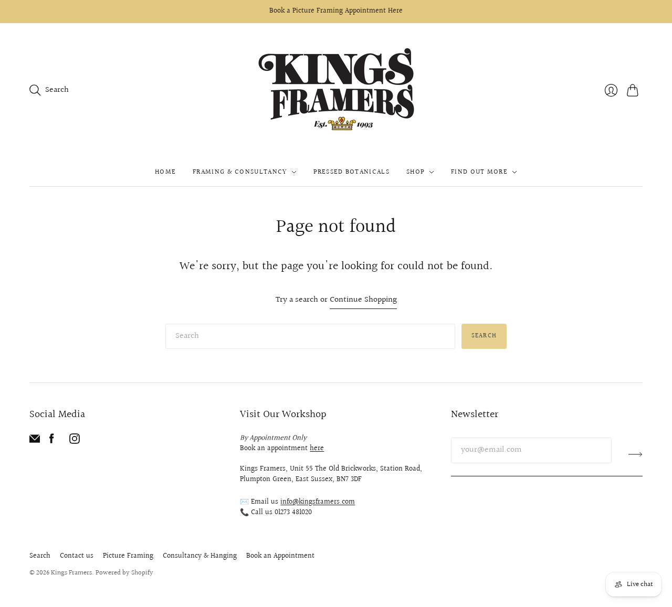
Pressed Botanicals (351, 172)
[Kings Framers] (336, 90)
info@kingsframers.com (317, 502)
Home (165, 172)
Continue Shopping (363, 300)
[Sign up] (635, 454)
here (317, 448)
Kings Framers (71, 573)
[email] (34, 441)
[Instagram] (74, 441)
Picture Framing (128, 556)
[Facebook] (51, 441)
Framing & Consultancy (240, 172)
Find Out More (479, 172)
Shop (415, 172)
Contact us (76, 556)
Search (484, 336)
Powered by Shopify (124, 573)
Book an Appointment (280, 556)
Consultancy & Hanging (200, 556)
